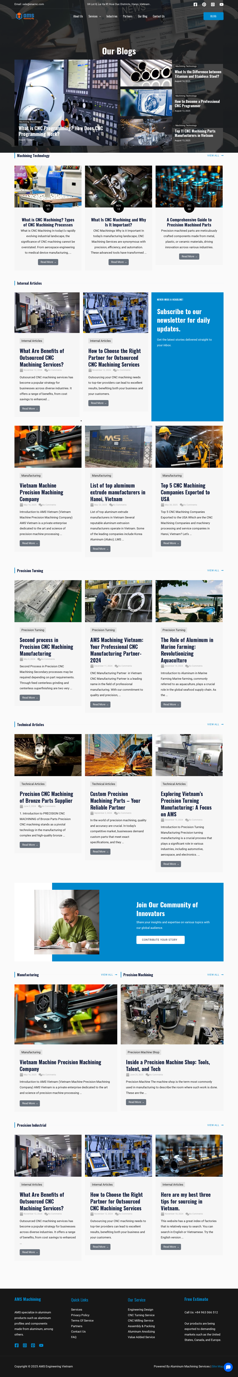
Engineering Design (140, 1309)
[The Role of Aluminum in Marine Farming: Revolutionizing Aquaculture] (189, 601)
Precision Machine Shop (143, 1052)
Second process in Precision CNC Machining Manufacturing (46, 646)
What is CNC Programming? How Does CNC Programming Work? (61, 131)
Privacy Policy (80, 1315)
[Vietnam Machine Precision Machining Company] (48, 446)
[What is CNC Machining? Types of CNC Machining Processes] (48, 186)
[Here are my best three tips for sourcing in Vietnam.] (189, 1155)
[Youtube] (222, 4)
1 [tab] (81, 420)
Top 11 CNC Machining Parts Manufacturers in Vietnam (195, 133)
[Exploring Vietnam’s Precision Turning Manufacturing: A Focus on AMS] (189, 755)
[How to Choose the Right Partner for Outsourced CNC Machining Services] (115, 312)
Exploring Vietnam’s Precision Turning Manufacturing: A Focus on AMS (186, 804)
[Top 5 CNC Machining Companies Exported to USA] (189, 446)
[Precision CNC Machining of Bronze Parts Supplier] (48, 755)
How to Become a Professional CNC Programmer (197, 103)
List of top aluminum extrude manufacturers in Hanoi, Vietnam (117, 492)
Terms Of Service (82, 1320)
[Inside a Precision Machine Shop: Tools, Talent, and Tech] (172, 1014)
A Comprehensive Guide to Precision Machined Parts (189, 222)
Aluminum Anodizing (141, 1331)
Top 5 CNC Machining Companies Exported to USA (185, 492)
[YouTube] (41, 1345)
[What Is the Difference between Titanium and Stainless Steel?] (146, 73)
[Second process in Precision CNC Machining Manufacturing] (48, 601)
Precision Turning (32, 630)
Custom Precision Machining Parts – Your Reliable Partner (115, 800)
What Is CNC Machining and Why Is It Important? (118, 222)
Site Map (218, 1366)
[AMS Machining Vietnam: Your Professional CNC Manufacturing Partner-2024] (118, 601)
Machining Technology (30, 122)
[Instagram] (213, 4)
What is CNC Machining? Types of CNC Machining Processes (48, 222)
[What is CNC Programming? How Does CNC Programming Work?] (66, 103)
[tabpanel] (47, 354)
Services (76, 1309)
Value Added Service (141, 1337)
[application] (99, 16)
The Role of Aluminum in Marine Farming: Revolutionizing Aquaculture (187, 650)
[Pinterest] (204, 4)
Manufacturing (31, 475)
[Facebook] (195, 4)
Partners (76, 1326)
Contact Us (78, 1331)
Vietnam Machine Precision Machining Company (41, 492)
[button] (214, 16)
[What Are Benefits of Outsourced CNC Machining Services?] (47, 312)
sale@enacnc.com (33, 4)
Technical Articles (33, 784)
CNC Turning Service (141, 1315)
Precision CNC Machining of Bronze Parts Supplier (46, 797)
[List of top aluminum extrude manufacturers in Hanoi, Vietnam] (118, 446)
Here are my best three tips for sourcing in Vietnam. (186, 1201)
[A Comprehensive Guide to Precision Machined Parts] (189, 186)
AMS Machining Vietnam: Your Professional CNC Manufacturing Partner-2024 (116, 650)
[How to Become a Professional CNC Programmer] (146, 102)
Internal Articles (31, 341)
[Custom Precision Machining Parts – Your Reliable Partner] (118, 755)
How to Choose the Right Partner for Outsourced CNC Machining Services (114, 357)
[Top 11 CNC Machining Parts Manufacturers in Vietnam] (146, 132)
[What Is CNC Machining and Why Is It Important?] (118, 186)
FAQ (73, 1337)
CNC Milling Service (140, 1320)
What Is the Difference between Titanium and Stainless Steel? (198, 74)
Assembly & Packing (141, 1326)
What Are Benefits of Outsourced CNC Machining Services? (42, 357)
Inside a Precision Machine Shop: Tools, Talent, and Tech (168, 1065)
